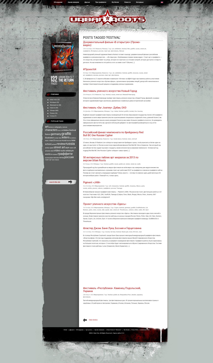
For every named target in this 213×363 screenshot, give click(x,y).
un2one (131, 210)
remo (94, 210)
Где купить (89, 330)
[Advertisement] (123, 267)
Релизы (52, 113)
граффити (65, 153)
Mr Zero (135, 232)
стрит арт (48, 160)
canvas (64, 127)
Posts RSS (134, 330)
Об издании (58, 2)
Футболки (115, 2)
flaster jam (125, 232)
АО (144, 210)
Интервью (139, 2)
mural (64, 140)
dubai (116, 111)
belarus (51, 127)
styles (72, 148)
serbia (47, 148)
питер (61, 157)
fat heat (113, 232)
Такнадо (119, 188)
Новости (127, 2)
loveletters (73, 138)
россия (69, 157)
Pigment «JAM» (91, 182)
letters (66, 137)
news (129, 139)
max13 (52, 140)
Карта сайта (117, 333)
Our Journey (138, 111)
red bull (134, 139)
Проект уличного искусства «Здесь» (104, 204)
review (61, 143)
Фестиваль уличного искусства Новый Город (110, 90)
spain (51, 148)
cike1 (59, 130)
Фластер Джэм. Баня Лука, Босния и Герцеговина (112, 228)
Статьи (52, 116)
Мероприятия (54, 105)
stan (111, 210)
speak (107, 210)
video (57, 150)
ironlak (56, 138)
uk (75, 148)
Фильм (121, 51)
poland (54, 144)
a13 (110, 186)
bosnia (107, 232)
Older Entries (93, 320)
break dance (118, 139)
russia (70, 144)
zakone (100, 188)
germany (56, 134)
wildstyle (70, 150)
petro (90, 210)
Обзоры (52, 110)
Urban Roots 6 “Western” (113, 330)
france (47, 134)
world (47, 154)
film (128, 48)
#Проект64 (89, 69)
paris (143, 186)
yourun (94, 188)
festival (72, 130)
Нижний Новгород (129, 94)
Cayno (116, 207)
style (67, 148)
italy (60, 138)
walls (63, 150)
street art (59, 147)
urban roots (53, 99)
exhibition (65, 130)
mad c (47, 140)
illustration (49, 138)
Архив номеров (73, 2)
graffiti (66, 134)
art (46, 126)
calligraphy (58, 127)
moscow (58, 140)
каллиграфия (49, 157)
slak (103, 210)
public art (122, 164)
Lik (147, 207)
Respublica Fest (125, 294)
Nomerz (85, 210)
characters (51, 129)
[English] (163, 3)
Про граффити (100, 2)
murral (69, 140)
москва (56, 158)
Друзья (87, 2)
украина (139, 294)
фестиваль (55, 159)
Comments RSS (144, 330)
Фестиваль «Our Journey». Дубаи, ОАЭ (104, 107)
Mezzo (138, 186)
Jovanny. (133, 186)
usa (52, 151)
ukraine (47, 151)
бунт (147, 210)
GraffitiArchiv (140, 207)
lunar (131, 232)
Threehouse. (124, 210)
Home (65, 330)
